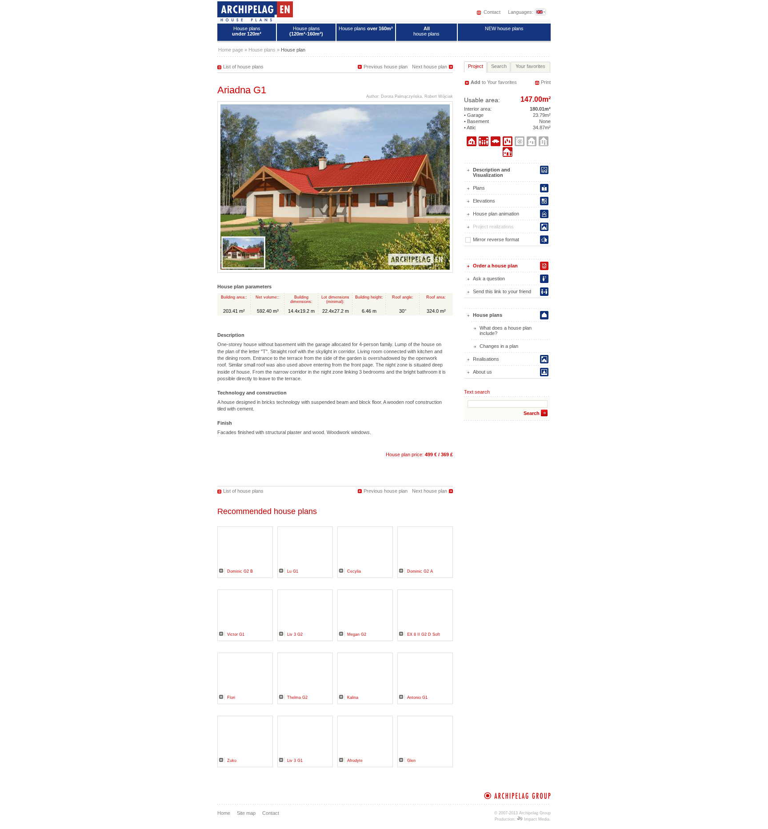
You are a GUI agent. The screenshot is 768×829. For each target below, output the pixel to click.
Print (546, 82)
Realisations (486, 359)
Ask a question (489, 278)
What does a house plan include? (506, 330)
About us (482, 372)
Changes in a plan (499, 346)
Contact (492, 12)
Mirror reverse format (496, 239)
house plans (426, 31)
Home (223, 813)
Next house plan (429, 66)
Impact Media (536, 819)
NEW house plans (504, 28)
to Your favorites (494, 82)
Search (532, 413)
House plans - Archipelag (255, 11)
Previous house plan (386, 66)
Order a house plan (495, 265)
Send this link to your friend (502, 291)
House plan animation (496, 213)
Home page (230, 49)
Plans (479, 188)
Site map (246, 813)
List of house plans (243, 66)
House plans (246, 31)
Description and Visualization (491, 172)
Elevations (484, 200)
